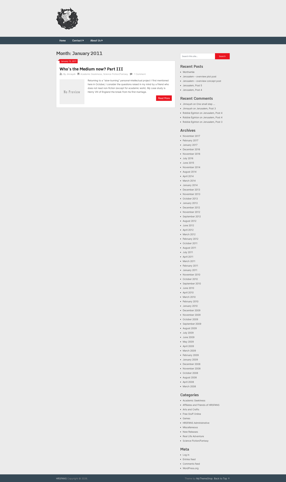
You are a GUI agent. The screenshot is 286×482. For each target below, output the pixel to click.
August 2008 (190, 377)
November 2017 (191, 135)
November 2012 (191, 212)
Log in (186, 454)
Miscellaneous (190, 427)
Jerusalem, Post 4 (192, 89)
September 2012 (192, 216)
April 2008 (188, 381)
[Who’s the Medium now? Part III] (72, 91)
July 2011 (188, 252)
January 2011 (190, 270)
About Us (95, 40)
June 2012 (188, 225)
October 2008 (190, 373)
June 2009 (188, 337)
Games (186, 418)
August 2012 (189, 220)
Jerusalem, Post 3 (206, 108)
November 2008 (192, 368)
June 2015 (188, 162)
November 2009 (192, 314)
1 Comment (140, 74)
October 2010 (190, 279)
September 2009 (192, 323)
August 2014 (189, 171)
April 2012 (188, 229)
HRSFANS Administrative (196, 422)
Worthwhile (188, 72)
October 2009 (190, 319)
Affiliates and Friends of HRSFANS (201, 404)
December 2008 (191, 364)
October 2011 (190, 243)
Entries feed (189, 459)
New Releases (190, 431)
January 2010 (190, 305)
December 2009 (191, 310)
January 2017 (190, 144)
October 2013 (190, 198)
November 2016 (191, 153)
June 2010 (188, 288)
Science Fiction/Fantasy (115, 74)
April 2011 (188, 256)
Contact (77, 40)
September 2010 (192, 283)
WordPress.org (191, 468)
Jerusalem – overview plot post (199, 76)
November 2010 (191, 274)
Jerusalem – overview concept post (202, 81)
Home (62, 40)
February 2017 (190, 140)
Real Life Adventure (193, 436)
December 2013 (191, 189)
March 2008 (189, 386)
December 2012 (191, 207)
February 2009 (191, 355)
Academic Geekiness (91, 74)
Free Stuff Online (192, 413)
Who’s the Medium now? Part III (91, 69)
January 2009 (190, 359)
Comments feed (191, 463)
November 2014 (191, 167)
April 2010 (188, 292)
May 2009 (188, 341)
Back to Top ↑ (222, 478)
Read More (164, 98)
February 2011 (190, 265)
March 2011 (189, 261)
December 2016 (191, 149)
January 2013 (190, 203)
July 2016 (188, 158)
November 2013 (191, 194)
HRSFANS (61, 478)
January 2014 (190, 185)
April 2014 (188, 176)
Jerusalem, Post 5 (192, 85)
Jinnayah (71, 74)
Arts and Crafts (191, 409)
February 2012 (190, 238)
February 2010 (190, 301)
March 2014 (189, 180)
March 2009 (189, 350)
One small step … (205, 104)
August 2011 (189, 247)
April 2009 (188, 346)
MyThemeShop (204, 478)
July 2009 (188, 332)
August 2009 (190, 328)
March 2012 (189, 234)
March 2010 (189, 296)
